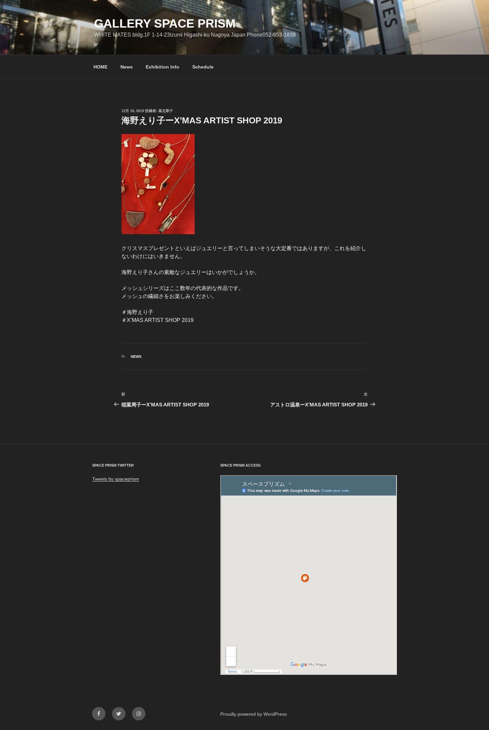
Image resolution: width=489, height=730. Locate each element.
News (126, 67)
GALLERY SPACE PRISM (165, 23)
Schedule (203, 67)
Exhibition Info (162, 67)
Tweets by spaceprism (115, 479)
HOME (100, 67)
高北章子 (165, 111)
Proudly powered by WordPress (253, 714)
